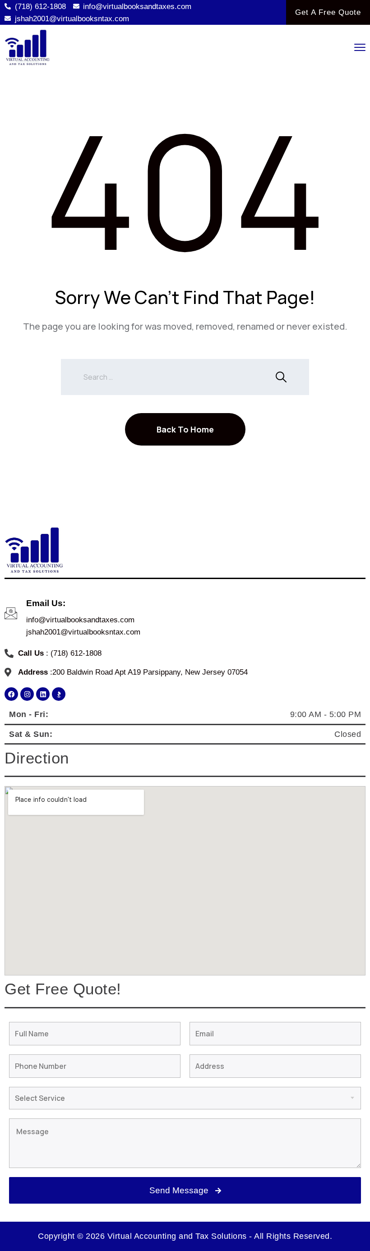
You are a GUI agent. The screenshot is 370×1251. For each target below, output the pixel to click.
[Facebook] (11, 694)
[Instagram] (27, 694)
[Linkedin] (43, 694)
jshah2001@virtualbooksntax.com (83, 632)
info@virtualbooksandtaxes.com (80, 620)
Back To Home (185, 429)
